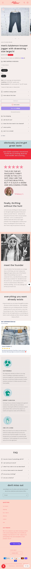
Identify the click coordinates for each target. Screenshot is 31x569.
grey (4, 76)
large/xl (5, 71)
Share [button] (4, 135)
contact (4, 519)
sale (4, 522)
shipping (5, 509)
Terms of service (12, 565)
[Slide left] (12, 38)
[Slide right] (18, 38)
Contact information (19, 565)
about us (5, 516)
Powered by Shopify (18, 563)
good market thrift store (10, 563)
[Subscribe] (26, 495)
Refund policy (25, 563)
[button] (2, 2)
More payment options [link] (15, 111)
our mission (5, 506)
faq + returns (6, 512)
